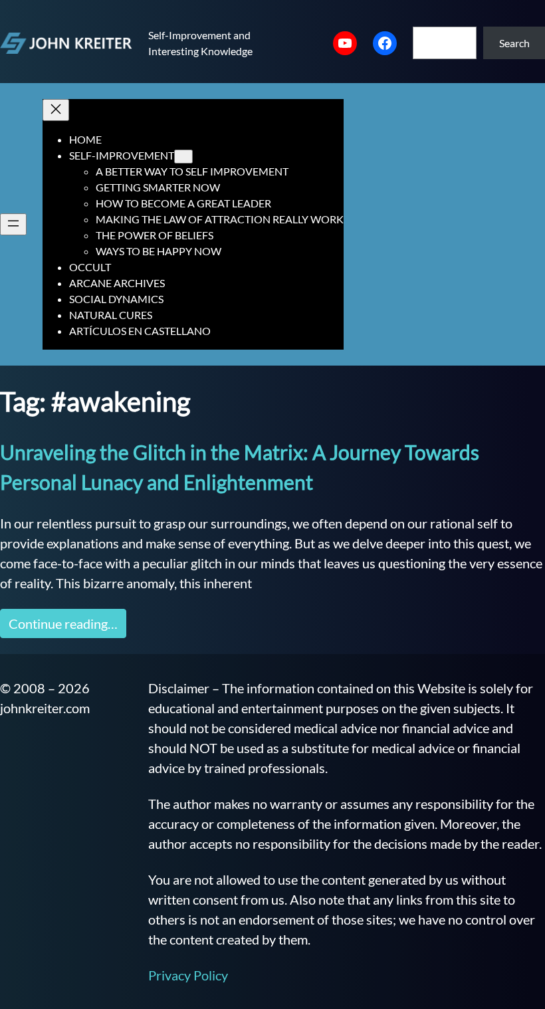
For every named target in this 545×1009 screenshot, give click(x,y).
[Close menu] (56, 110)
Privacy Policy (188, 975)
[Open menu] (13, 224)
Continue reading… (63, 623)
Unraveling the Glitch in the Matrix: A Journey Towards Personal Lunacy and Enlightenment (239, 467)
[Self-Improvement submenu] (183, 157)
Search (514, 43)
